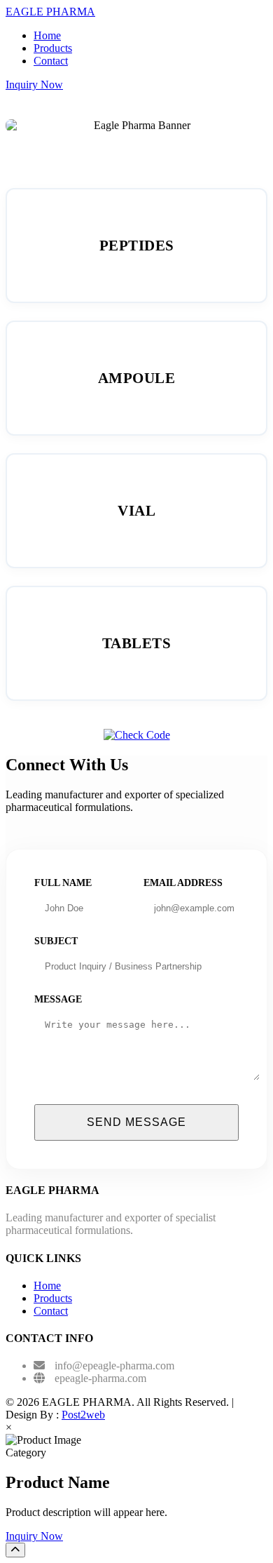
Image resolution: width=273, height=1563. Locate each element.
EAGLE (50, 12)
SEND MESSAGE (136, 1122)
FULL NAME (63, 883)
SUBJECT (56, 941)
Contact (51, 61)
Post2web (83, 1415)
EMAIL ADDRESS (183, 883)
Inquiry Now (34, 84)
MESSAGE (58, 999)
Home (47, 35)
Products (53, 48)
